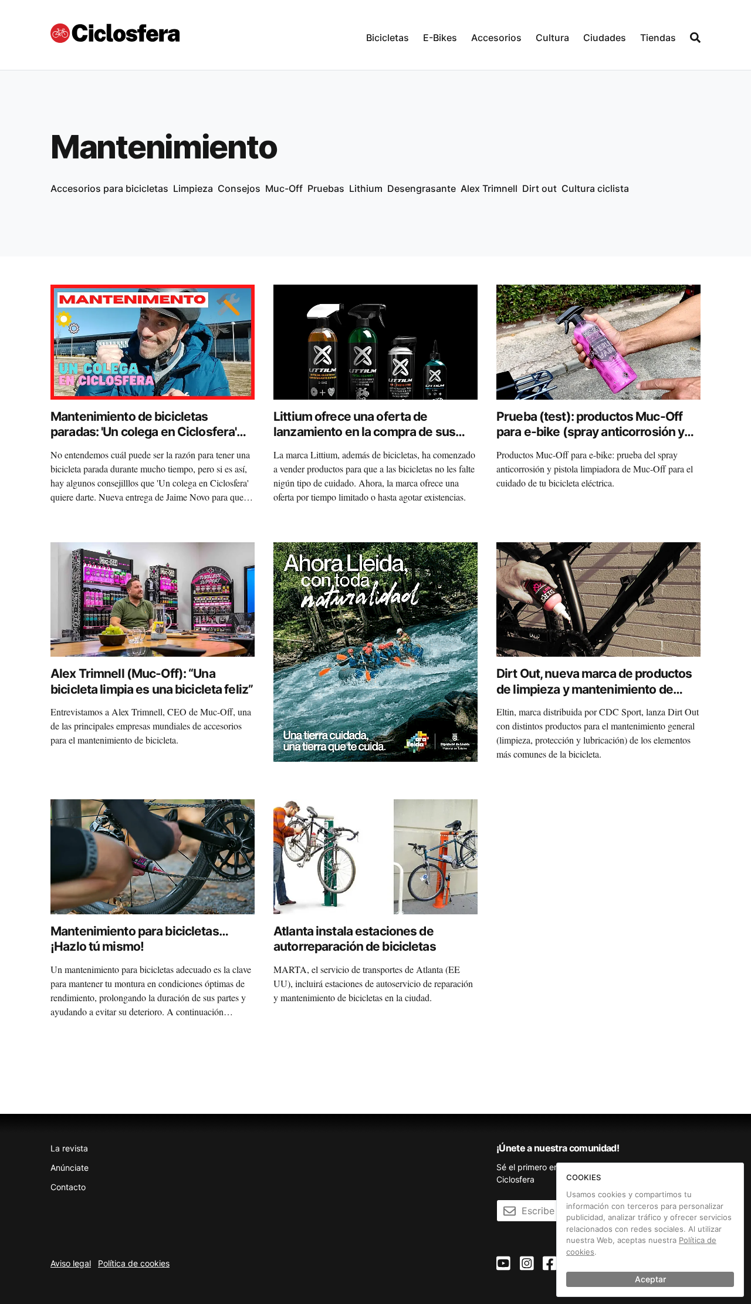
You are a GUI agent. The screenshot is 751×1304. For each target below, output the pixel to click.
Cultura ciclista (595, 188)
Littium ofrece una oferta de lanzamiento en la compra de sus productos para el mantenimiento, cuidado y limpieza (366, 439)
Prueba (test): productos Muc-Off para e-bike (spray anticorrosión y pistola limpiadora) (590, 432)
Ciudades (604, 37)
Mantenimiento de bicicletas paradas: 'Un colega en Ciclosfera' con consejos (143, 432)
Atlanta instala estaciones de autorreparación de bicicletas (354, 939)
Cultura (552, 37)
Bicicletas (387, 37)
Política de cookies (134, 1263)
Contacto (68, 1187)
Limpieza (193, 188)
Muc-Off (284, 188)
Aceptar (650, 1279)
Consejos (239, 188)
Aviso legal (70, 1263)
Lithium (366, 188)
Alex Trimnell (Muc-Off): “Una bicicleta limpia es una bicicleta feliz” (151, 681)
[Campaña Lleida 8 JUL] (375, 651)
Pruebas (325, 188)
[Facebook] (550, 1263)
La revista (69, 1148)
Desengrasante (421, 188)
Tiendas (658, 37)
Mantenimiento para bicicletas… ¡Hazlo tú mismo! (139, 939)
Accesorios (496, 37)
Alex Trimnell (489, 188)
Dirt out (539, 188)
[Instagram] (527, 1263)
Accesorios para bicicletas (109, 188)
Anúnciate (69, 1168)
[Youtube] (503, 1263)
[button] (387, 34)
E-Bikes (440, 37)
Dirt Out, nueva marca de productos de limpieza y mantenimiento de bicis (594, 689)
